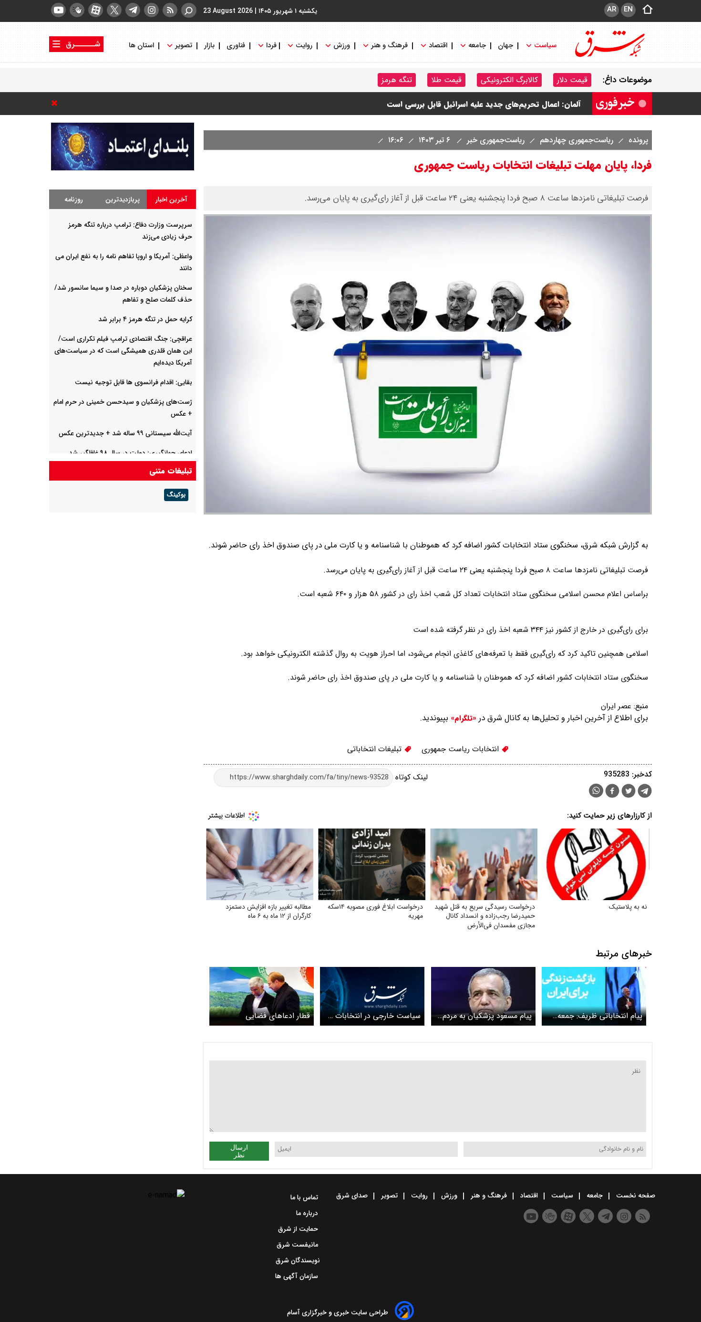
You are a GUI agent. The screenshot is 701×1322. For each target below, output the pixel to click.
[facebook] (612, 792)
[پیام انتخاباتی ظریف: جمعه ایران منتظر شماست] (594, 996)
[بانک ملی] (122, 168)
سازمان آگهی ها (297, 1276)
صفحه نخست (634, 1195)
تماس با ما (305, 1197)
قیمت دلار (572, 80)
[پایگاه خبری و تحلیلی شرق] (609, 56)
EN (628, 9)
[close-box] (56, 103)
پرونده (637, 140)
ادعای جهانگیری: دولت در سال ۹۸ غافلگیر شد (130, 453)
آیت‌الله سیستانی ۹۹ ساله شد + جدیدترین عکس (125, 433)
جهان (505, 45)
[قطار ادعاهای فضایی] (261, 996)
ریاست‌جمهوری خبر (494, 140)
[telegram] (132, 10)
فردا (270, 45)
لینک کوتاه (410, 777)
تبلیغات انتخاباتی (375, 749)
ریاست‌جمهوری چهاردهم (575, 140)
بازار (209, 45)
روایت (304, 45)
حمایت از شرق (299, 1229)
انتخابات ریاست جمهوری (461, 749)
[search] (188, 10)
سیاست (545, 45)
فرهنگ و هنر (389, 45)
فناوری (236, 45)
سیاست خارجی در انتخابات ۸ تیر (375, 1016)
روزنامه (73, 199)
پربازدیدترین (122, 199)
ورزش (341, 45)
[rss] (170, 10)
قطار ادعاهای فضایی (278, 1016)
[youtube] (58, 10)
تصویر (183, 45)
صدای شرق (353, 1195)
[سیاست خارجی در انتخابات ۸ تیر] (372, 996)
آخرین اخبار (171, 199)
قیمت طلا (446, 80)
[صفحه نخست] (645, 10)
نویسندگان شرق (298, 1260)
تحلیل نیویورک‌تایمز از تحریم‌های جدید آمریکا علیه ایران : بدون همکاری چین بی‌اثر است (436, 99)
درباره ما (308, 1213)
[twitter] (114, 10)
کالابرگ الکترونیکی (509, 80)
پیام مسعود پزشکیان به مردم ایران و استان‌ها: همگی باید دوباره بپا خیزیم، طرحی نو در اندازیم (487, 1016)
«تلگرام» (462, 718)
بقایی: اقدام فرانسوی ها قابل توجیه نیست (133, 382)
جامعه (477, 45)
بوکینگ (176, 495)
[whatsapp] (596, 790)
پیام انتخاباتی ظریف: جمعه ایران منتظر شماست (599, 1016)
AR (611, 9)
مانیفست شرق (298, 1244)
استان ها (142, 45)
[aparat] (95, 10)
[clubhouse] (77, 10)
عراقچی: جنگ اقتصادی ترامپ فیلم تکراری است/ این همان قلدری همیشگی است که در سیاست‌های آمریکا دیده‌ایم (123, 351)
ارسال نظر (239, 1151)
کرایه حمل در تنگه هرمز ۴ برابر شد (145, 319)
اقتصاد (438, 45)
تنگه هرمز (396, 80)
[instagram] (151, 10)
